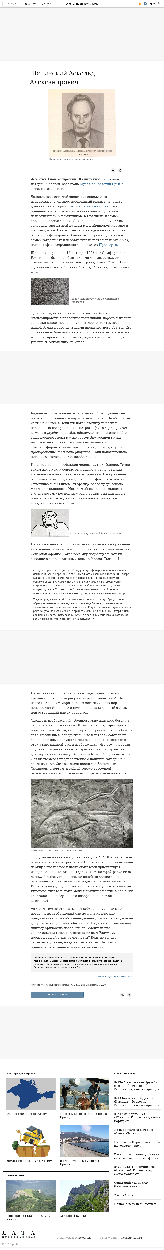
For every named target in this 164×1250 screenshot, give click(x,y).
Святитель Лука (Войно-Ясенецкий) (114, 976)
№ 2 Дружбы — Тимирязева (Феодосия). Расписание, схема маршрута (135, 1170)
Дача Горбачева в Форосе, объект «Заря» (134, 1131)
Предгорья (108, 245)
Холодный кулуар (73, 1215)
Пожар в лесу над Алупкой (135, 1203)
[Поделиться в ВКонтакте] (145, 3)
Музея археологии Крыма (101, 184)
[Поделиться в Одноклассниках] (140, 3)
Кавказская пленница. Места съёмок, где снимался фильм (136, 1156)
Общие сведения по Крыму (27, 1113)
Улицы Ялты (123, 1195)
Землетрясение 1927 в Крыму (29, 1160)
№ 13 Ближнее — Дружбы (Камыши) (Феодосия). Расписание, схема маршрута (137, 1101)
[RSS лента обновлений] (159, 3)
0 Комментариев (57, 995)
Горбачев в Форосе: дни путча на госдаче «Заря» (137, 1143)
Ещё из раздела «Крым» (20, 1073)
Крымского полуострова (87, 206)
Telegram (84, 1237)
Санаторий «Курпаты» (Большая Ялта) (131, 1184)
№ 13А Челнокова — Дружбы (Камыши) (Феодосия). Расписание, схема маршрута (137, 1085)
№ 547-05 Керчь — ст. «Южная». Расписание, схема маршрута (137, 1117)
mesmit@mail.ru (131, 1237)
